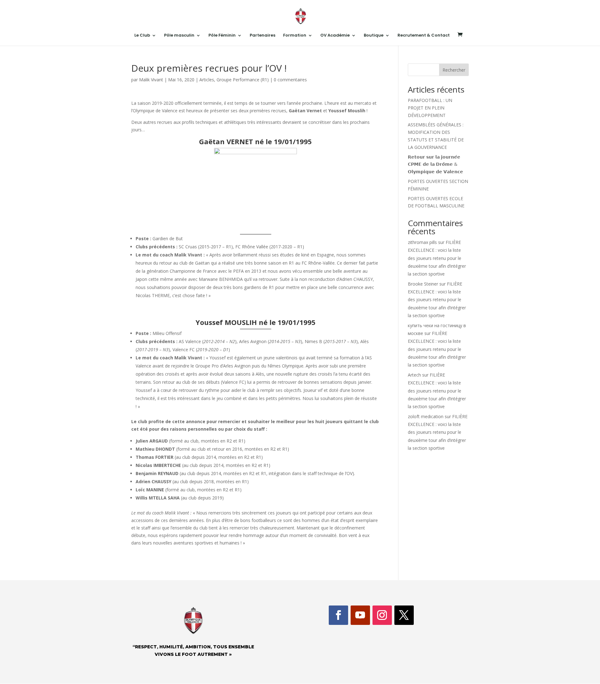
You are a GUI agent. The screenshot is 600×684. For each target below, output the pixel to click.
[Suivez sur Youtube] (360, 615)
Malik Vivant (151, 80)
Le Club (142, 35)
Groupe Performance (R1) (243, 80)
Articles (206, 80)
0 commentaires (290, 80)
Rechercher (453, 70)
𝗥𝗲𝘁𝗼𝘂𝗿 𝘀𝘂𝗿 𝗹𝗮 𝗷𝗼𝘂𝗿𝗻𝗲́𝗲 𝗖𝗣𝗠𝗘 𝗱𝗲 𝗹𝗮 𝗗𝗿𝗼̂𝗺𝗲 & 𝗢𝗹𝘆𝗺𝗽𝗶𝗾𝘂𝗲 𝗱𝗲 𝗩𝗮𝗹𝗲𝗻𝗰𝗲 (435, 164)
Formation (294, 35)
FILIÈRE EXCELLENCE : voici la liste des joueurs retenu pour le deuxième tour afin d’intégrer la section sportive (437, 258)
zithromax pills (422, 242)
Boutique (373, 35)
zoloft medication (425, 416)
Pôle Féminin (222, 35)
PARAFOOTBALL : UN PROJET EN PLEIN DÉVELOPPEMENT (430, 107)
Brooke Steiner (423, 284)
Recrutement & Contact (424, 35)
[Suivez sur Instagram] (382, 615)
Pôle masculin (179, 35)
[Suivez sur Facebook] (338, 615)
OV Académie (335, 35)
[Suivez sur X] (404, 615)
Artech (414, 375)
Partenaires (262, 35)
